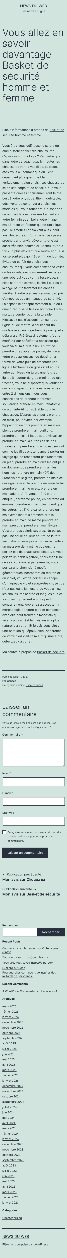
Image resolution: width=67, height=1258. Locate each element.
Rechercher (10, 925)
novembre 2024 (13, 1091)
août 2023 (9, 1165)
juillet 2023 (9, 1170)
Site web (8, 812)
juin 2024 (8, 1112)
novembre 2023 (12, 1149)
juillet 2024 (9, 1107)
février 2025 (10, 1075)
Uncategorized (34, 685)
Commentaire (12, 734)
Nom (6, 773)
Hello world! (49, 991)
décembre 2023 (12, 1144)
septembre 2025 (13, 1038)
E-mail (7, 793)
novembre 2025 (12, 1027)
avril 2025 (8, 1064)
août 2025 (9, 1043)
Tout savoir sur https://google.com (25, 957)
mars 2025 (9, 1070)
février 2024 (10, 1133)
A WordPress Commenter (19, 991)
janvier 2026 (10, 1016)
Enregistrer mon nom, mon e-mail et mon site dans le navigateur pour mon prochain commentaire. (34, 836)
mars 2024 (9, 1128)
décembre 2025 (12, 1022)
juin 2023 (8, 1176)
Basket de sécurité (51, 652)
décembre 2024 (12, 1086)
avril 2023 (8, 1186)
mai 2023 (8, 1181)
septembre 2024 (13, 1101)
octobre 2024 (11, 1096)
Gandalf (11, 680)
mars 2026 (9, 1006)
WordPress (41, 1244)
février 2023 (10, 1197)
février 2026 (10, 1011)
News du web (33, 6)
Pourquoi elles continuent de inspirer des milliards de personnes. (29, 974)
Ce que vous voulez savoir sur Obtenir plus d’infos (30, 950)
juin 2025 (8, 1054)
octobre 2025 (11, 1032)
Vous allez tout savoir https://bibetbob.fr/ (29, 962)
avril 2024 (9, 1123)
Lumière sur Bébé (13, 967)
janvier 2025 (10, 1080)
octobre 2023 (11, 1154)
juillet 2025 (9, 1048)
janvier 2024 (10, 1139)
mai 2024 (8, 1117)
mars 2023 (9, 1192)
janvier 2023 (10, 1202)
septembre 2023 (13, 1160)
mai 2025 (8, 1059)
